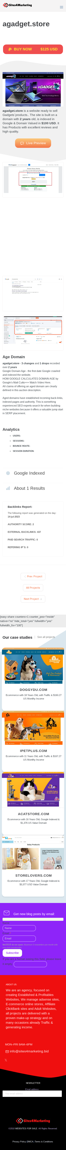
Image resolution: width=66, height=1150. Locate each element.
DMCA (30, 1141)
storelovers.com (33, 875)
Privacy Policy (19, 1141)
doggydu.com (33, 689)
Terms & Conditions (44, 1141)
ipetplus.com (33, 751)
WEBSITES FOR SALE (26, 1128)
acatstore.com (33, 814)
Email (7, 933)
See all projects (46, 637)
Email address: (32, 1089)
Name (6, 923)
